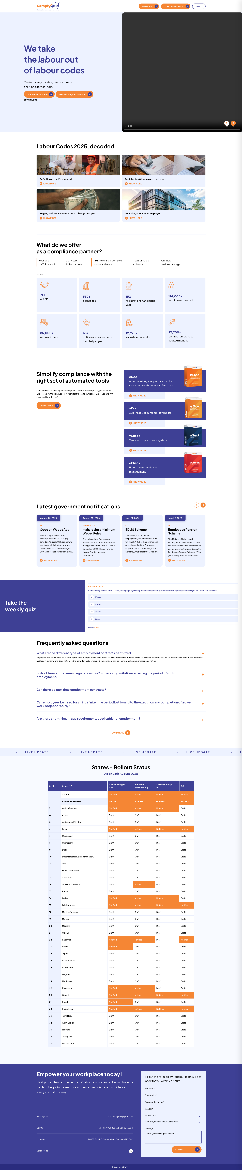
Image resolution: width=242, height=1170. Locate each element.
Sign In (199, 6)
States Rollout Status (37, 94)
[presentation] (226, 123)
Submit (179, 1149)
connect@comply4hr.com (121, 1116)
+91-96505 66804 (124, 1127)
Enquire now (147, 6)
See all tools (47, 405)
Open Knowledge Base (174, 6)
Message (149, 1128)
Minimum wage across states (72, 94)
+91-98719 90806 (107, 1127)
